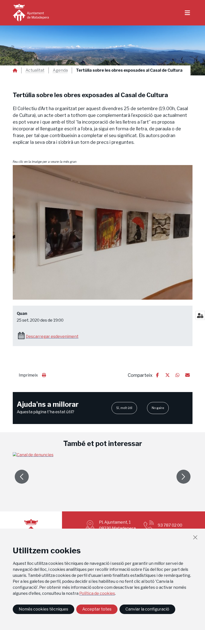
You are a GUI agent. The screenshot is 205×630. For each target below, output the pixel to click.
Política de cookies (97, 593)
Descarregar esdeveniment (52, 336)
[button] (102, 232)
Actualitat (35, 70)
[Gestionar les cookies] (200, 315)
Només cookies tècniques (43, 609)
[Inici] (31, 12)
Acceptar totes (97, 609)
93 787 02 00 (170, 525)
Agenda (60, 70)
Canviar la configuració (147, 609)
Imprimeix (28, 375)
